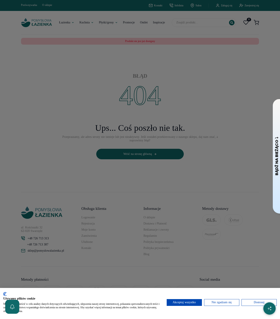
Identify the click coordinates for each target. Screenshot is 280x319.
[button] (12, 307)
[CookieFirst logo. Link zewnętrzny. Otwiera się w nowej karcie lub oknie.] (5, 294)
